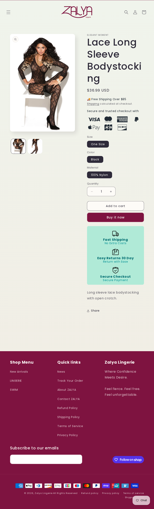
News (61, 372)
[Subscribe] (77, 459)
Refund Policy (67, 408)
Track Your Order (70, 381)
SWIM (14, 390)
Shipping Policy (68, 417)
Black (95, 159)
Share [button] (95, 311)
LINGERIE (16, 381)
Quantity (92, 184)
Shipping (93, 103)
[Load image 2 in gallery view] (35, 146)
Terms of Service (70, 426)
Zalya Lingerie (44, 493)
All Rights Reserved (65, 493)
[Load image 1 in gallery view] (18, 146)
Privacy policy (110, 493)
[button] (8, 12)
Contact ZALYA (68, 399)
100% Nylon (99, 175)
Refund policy (89, 493)
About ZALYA (66, 390)
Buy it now (116, 217)
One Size (98, 144)
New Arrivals (19, 372)
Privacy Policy (67, 435)
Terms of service (133, 493)
